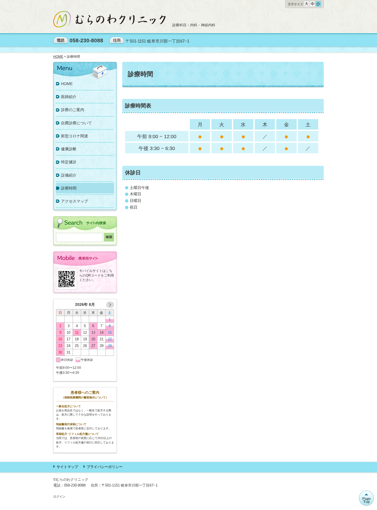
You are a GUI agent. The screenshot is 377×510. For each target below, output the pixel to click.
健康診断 (68, 149)
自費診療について (76, 123)
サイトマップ (67, 467)
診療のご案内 (72, 109)
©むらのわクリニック (70, 479)
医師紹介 (68, 96)
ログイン (59, 496)
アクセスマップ (74, 201)
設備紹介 (68, 175)
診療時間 (68, 188)
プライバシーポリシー (105, 467)
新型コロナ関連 (74, 136)
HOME (67, 84)
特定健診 (68, 162)
